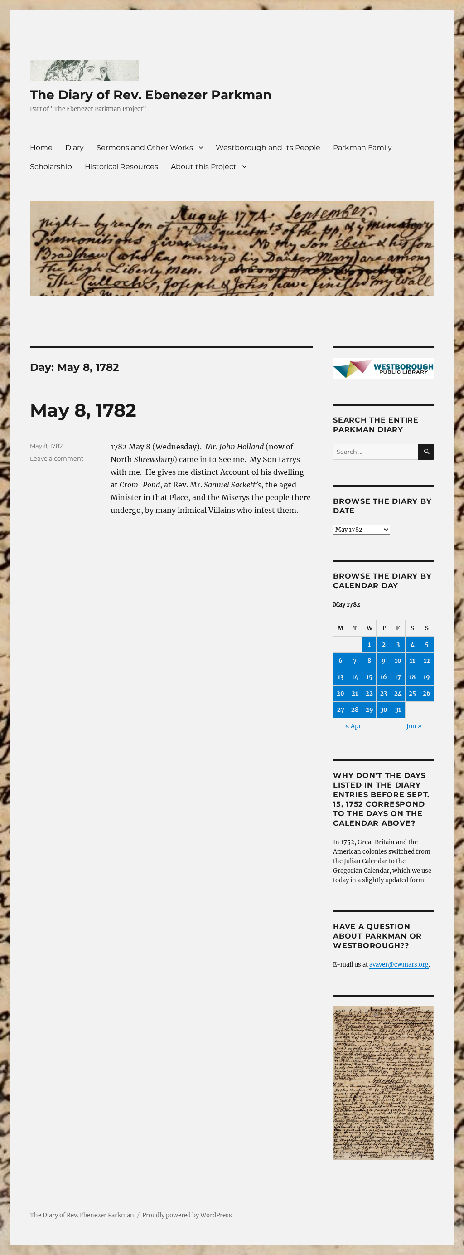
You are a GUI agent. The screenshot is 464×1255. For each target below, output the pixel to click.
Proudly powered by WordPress (187, 1215)
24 (398, 693)
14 (355, 677)
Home (41, 147)
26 (426, 693)
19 (426, 677)
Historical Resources (121, 166)
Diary (74, 147)
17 (398, 677)
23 (383, 693)
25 (412, 693)
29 (369, 710)
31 (398, 710)
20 (340, 693)
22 (369, 693)
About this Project (204, 166)
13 (340, 677)
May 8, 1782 (83, 410)
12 (427, 661)
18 (412, 677)
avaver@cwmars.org (399, 964)
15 (369, 677)
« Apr (353, 726)
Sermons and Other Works (145, 147)
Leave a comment (56, 458)
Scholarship (51, 166)
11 (412, 661)
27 (340, 710)
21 (355, 693)
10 (398, 661)
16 (383, 677)
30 (383, 710)
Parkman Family (362, 147)
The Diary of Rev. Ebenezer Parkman (150, 94)
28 (354, 710)
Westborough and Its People (268, 147)
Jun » (414, 726)
